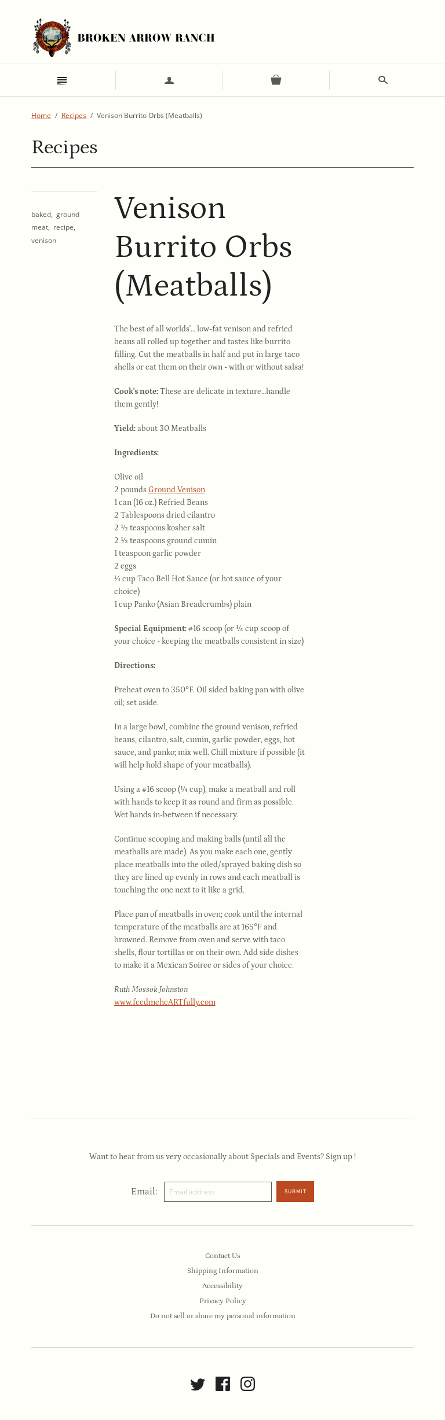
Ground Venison (176, 490)
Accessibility (222, 1286)
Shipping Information (222, 1271)
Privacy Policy (222, 1301)
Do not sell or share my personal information (223, 1316)
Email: (144, 1191)
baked (41, 214)
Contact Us (222, 1256)
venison (43, 240)
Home (41, 115)
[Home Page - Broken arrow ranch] (123, 37)
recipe (63, 227)
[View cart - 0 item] (276, 80)
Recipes (73, 115)
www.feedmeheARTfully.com (165, 1002)
